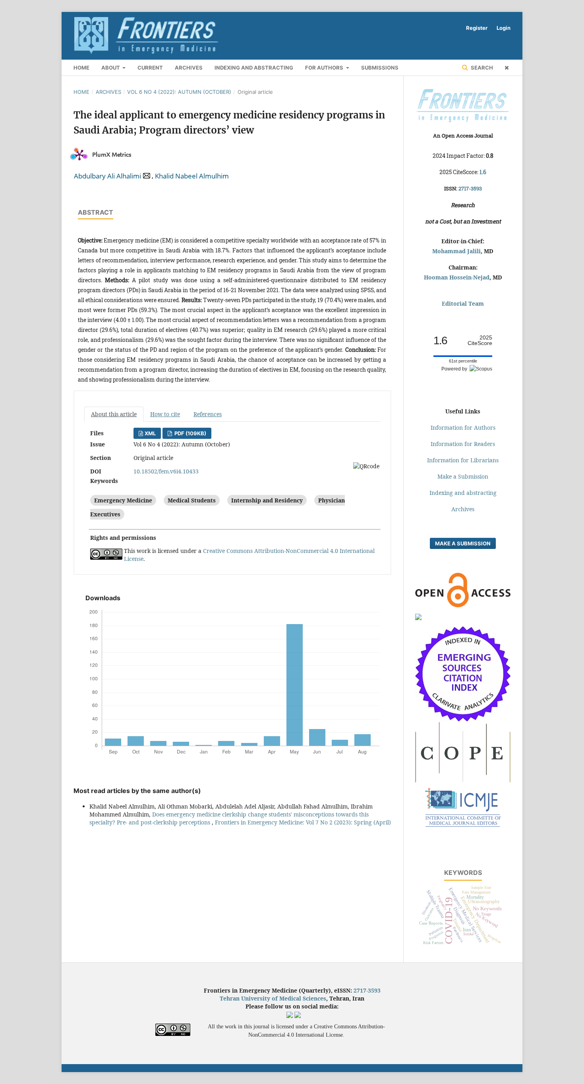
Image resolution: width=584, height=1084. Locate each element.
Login (504, 28)
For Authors (324, 67)
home (81, 67)
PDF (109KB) (189, 433)
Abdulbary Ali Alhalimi (107, 176)
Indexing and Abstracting (254, 67)
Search (481, 67)
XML (150, 433)
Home (81, 92)
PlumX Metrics (111, 154)
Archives (189, 67)
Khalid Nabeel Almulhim (192, 176)
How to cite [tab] (165, 414)
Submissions (379, 67)
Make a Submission (463, 543)
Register (476, 28)
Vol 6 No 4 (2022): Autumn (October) (179, 92)
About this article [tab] (114, 414)
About (111, 67)
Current (150, 67)
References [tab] (207, 414)
